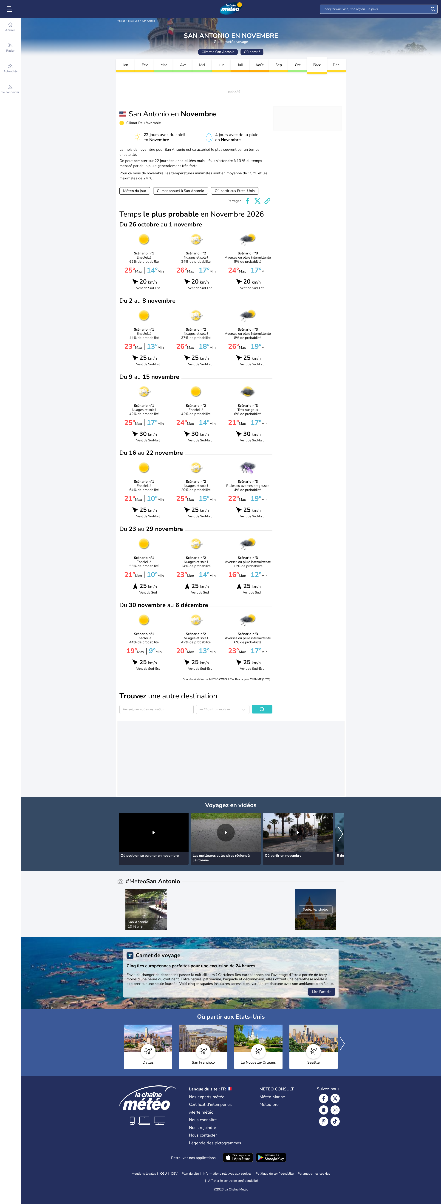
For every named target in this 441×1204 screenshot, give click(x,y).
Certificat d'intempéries (210, 1104)
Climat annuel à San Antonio (180, 190)
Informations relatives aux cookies (227, 1173)
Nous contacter (203, 1135)
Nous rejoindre (202, 1127)
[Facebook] (323, 1098)
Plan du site (190, 1173)
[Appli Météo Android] (271, 1158)
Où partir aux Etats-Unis (235, 190)
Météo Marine (272, 1097)
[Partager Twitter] (257, 201)
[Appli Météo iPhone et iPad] (238, 1158)
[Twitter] (335, 1098)
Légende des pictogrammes (215, 1143)
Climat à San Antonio (218, 52)
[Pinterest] (323, 1121)
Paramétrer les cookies (314, 1174)
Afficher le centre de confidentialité (233, 1181)
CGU (163, 1173)
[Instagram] (335, 1110)
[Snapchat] (323, 1110)
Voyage (121, 20)
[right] (340, 834)
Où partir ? (252, 52)
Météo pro (269, 1104)
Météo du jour (134, 190)
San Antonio (148, 20)
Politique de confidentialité (275, 1173)
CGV (174, 1173)
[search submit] (433, 9)
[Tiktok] (335, 1121)
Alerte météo (201, 1112)
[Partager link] (267, 201)
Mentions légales (144, 1173)
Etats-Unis (133, 20)
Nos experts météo (206, 1097)
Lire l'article (321, 991)
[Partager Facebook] (248, 201)
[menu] (10, 9)
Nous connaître (203, 1120)
